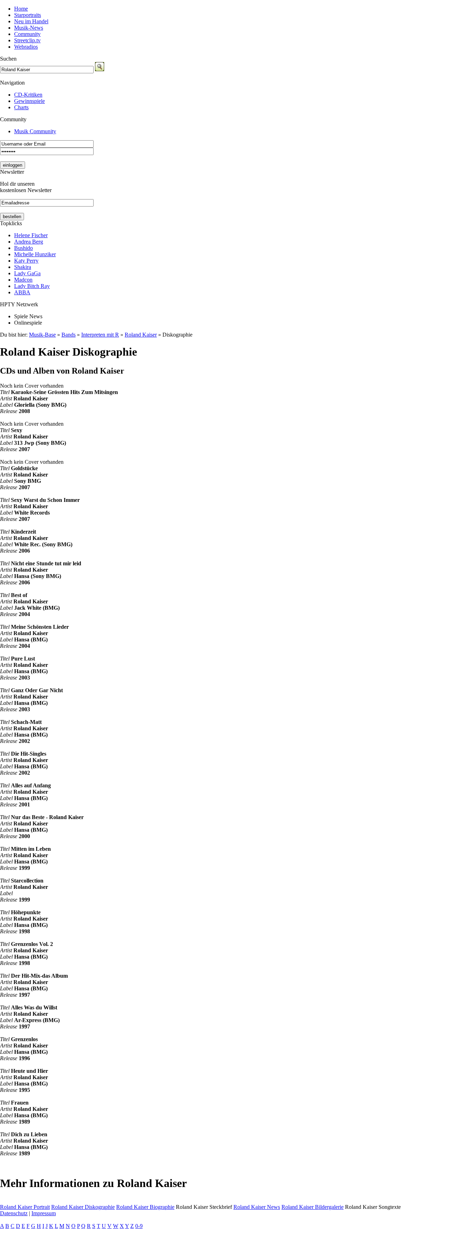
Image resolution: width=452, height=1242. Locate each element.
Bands (68, 335)
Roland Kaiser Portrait (25, 1207)
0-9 (139, 1226)
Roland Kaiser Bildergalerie (312, 1207)
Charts (21, 107)
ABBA (22, 292)
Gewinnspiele (29, 101)
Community (27, 34)
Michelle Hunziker (35, 254)
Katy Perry (26, 261)
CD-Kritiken (28, 95)
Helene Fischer (31, 235)
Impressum (43, 1213)
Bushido (23, 248)
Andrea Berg (28, 242)
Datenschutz (14, 1213)
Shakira (22, 267)
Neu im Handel (31, 21)
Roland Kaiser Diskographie (83, 1207)
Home (21, 9)
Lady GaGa (27, 273)
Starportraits (27, 15)
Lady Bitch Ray (32, 286)
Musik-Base (42, 335)
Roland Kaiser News (256, 1207)
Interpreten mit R (100, 335)
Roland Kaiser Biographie (145, 1207)
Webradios (26, 47)
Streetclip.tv (27, 40)
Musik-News (28, 28)
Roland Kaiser (141, 335)
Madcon (23, 280)
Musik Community (35, 131)
